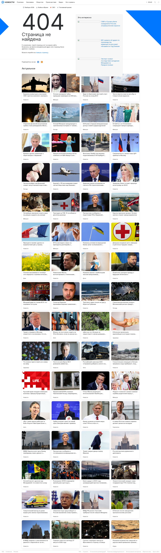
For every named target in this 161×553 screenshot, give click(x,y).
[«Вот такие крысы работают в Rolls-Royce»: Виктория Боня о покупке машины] (36, 415)
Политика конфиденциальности (115, 551)
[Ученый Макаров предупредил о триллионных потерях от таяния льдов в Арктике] (66, 117)
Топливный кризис (65, 7)
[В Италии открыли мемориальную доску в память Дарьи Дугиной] (95, 117)
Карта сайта (156, 551)
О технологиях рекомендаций (98, 551)
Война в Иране (43, 7)
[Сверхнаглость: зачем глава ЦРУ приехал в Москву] (125, 147)
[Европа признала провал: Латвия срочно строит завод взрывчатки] (125, 207)
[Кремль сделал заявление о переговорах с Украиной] (36, 147)
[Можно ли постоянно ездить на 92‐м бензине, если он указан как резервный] (66, 326)
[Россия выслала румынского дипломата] (125, 445)
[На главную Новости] (9, 2)
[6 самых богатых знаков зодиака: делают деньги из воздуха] (125, 415)
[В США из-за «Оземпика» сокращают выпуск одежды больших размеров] (125, 117)
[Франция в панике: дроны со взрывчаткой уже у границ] (36, 237)
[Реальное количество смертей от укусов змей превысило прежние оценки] (125, 534)
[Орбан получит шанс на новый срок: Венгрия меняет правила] (66, 415)
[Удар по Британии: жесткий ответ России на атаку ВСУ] (95, 88)
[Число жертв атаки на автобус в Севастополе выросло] (125, 88)
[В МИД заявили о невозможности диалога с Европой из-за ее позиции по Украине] (36, 534)
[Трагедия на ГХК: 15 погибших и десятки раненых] (66, 207)
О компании (9, 551)
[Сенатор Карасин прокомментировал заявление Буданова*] (66, 296)
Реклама (16, 551)
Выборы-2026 (29, 7)
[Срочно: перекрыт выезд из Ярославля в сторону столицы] (95, 534)
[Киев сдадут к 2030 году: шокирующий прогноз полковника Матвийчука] (95, 475)
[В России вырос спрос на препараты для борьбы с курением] (66, 237)
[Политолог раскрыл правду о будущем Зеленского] (125, 266)
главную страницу (42, 52)
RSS (80, 551)
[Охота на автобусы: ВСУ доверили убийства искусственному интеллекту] (66, 356)
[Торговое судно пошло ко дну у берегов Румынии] (95, 296)
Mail (3, 551)
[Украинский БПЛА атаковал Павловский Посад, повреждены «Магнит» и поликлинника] (66, 385)
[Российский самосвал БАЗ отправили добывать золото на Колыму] (95, 356)
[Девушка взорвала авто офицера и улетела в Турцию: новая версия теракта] (125, 237)
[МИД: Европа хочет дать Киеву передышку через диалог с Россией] (36, 445)
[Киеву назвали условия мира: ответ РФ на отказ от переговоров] (95, 415)
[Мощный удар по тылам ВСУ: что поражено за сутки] (36, 296)
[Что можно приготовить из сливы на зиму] (36, 356)
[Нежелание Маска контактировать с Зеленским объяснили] (66, 266)
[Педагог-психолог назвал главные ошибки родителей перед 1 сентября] (125, 385)
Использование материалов (133, 551)
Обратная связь (147, 551)
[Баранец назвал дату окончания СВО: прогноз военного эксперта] (36, 88)
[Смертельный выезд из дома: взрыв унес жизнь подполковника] (36, 504)
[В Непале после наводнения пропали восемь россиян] (125, 504)
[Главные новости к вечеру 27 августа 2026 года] (66, 534)
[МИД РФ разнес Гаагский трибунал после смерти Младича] (95, 504)
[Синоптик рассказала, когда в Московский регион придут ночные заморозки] (125, 296)
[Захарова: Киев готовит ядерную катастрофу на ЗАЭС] (125, 177)
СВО (53, 7)
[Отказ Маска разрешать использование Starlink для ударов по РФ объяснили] (95, 385)
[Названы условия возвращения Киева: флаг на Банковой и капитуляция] (95, 237)
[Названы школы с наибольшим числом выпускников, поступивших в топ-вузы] (95, 266)
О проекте (85, 551)
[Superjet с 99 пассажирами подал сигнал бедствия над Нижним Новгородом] (66, 177)
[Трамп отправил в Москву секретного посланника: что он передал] (36, 326)
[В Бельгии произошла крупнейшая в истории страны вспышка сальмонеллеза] (125, 326)
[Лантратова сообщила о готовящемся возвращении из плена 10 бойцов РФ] (66, 445)
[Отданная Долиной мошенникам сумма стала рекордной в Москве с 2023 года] (36, 117)
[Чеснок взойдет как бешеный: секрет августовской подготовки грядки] (36, 177)
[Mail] (2, 2)
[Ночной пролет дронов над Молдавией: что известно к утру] (36, 475)
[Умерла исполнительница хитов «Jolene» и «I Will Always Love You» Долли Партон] (66, 147)
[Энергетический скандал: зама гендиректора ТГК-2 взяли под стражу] (125, 475)
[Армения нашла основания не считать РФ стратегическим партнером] (95, 177)
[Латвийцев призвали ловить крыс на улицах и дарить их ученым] (36, 207)
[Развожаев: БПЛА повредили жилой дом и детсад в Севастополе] (66, 475)
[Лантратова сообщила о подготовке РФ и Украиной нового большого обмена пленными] (95, 207)
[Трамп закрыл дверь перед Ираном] (95, 445)
